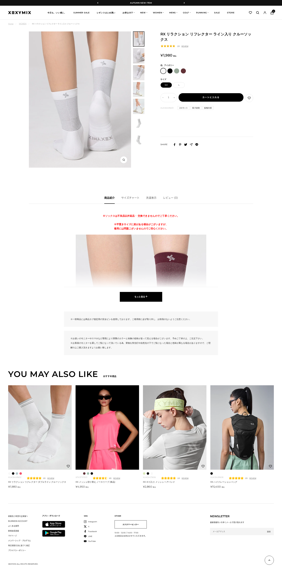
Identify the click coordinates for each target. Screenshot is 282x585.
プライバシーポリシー (17, 550)
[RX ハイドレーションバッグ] (242, 427)
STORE (231, 12)
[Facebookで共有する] (174, 144)
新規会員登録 (13, 531)
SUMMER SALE (81, 12)
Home (10, 24)
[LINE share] (196, 144)
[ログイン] (264, 12)
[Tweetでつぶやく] (185, 144)
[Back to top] (269, 561)
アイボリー (9, 473)
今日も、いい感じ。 (56, 12)
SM (166, 85)
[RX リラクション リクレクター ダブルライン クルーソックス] (40, 427)
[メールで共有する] (191, 144)
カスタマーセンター (131, 524)
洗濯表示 (151, 197)
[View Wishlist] (250, 12)
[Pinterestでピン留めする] (180, 144)
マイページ (12, 536)
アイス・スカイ (17, 473)
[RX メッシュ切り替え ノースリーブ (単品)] (107, 427)
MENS (172, 12)
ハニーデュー (144, 473)
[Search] (257, 12)
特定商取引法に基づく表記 (19, 545)
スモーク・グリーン (88, 473)
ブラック (13, 473)
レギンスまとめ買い (106, 12)
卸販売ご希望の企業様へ (18, 516)
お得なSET (128, 12)
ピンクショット (20, 473)
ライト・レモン (80, 473)
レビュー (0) (170, 197)
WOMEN (157, 12)
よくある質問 (13, 526)
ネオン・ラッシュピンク (77, 473)
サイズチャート (130, 197)
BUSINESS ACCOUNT (17, 521)
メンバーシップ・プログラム (19, 541)
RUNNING (201, 12)
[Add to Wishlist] (249, 98)
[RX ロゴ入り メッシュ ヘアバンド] (174, 427)
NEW (143, 12)
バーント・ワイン (84, 473)
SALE (217, 12)
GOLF (186, 12)
